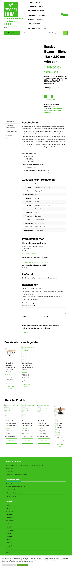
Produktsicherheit (11, 496)
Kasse (30, 2)
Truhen (8, 552)
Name (24, 316)
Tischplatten (9, 549)
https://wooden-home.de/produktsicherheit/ (35, 262)
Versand (39, 19)
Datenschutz (10, 468)
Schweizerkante (57, 110)
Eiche (60, 108)
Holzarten (9, 483)
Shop (41, 6)
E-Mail (47, 316)
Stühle (8, 508)
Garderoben (9, 517)
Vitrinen (8, 555)
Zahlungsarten (34, 28)
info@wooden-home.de (29, 253)
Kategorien (11, 33)
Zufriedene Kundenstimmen (14, 493)
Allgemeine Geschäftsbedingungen (16, 474)
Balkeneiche (55, 108)
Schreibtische (10, 530)
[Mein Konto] (58, 15)
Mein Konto (39, 2)
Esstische (52, 106)
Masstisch (32, 15)
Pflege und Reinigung (36, 11)
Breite (47, 87)
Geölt (50, 110)
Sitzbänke (9, 536)
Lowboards (9, 524)
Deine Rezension (28, 306)
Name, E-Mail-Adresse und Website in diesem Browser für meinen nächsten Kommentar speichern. (42, 327)
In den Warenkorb (51, 99)
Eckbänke (9, 514)
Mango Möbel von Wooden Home (16, 487)
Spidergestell (47, 112)
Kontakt (42, 15)
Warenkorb (32, 6)
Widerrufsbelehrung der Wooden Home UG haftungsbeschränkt (25, 465)
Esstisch (46, 110)
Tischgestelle (10, 546)
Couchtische (9, 511)
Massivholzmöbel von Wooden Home (14, 21)
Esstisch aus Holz (11, 490)
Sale (44, 28)
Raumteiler (9, 527)
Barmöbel (9, 543)
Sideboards (9, 533)
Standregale (9, 539)
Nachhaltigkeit (34, 24)
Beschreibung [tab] (10, 121)
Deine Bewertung (28, 303)
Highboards (9, 521)
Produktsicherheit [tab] (11, 131)
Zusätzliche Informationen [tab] (10, 126)
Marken (31, 19)
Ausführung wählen (11, 387)
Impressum (9, 471)
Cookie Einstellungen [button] (9, 565)
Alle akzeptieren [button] (22, 565)
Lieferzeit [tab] (9, 135)
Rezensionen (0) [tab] (11, 139)
